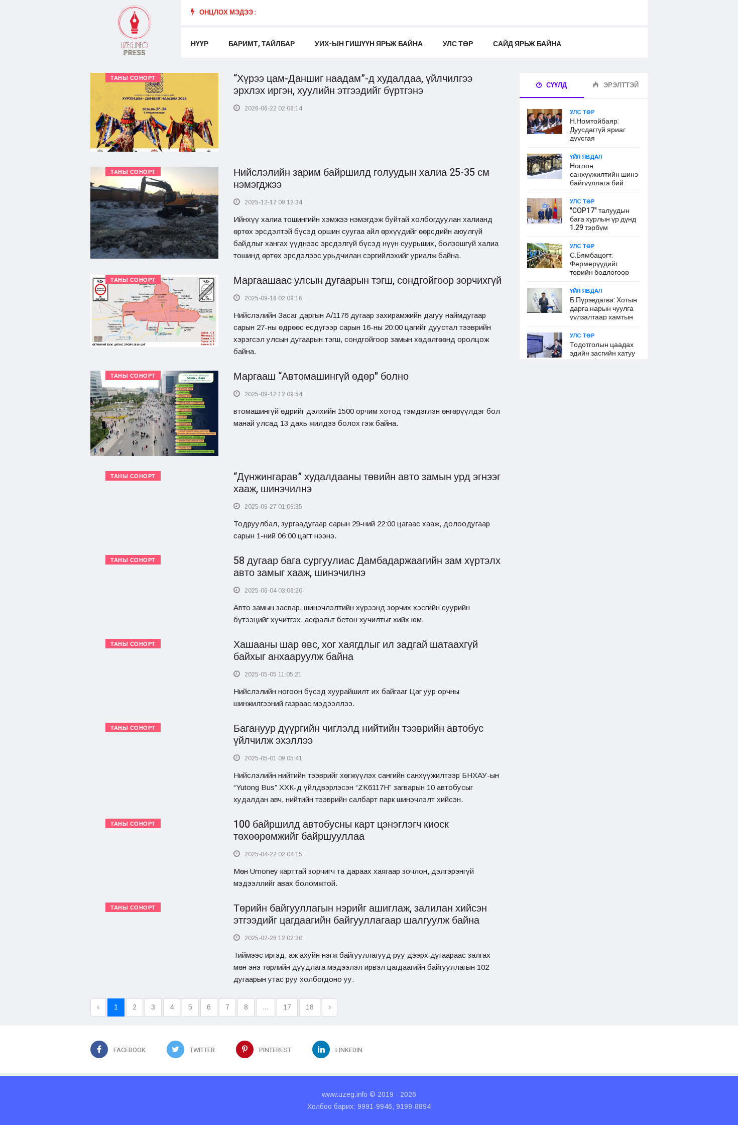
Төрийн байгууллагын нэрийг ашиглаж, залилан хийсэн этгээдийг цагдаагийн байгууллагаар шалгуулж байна (360, 914)
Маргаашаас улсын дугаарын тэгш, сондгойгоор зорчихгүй (367, 280)
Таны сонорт (133, 78)
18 (310, 1007)
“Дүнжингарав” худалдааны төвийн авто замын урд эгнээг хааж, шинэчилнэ (367, 483)
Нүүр (199, 44)
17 (287, 1007)
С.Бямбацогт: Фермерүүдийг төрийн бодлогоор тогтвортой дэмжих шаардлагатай (600, 272)
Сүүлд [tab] (556, 85)
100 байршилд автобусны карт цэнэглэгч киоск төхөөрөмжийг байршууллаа (341, 830)
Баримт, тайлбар (261, 44)
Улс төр (458, 44)
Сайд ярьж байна (527, 44)
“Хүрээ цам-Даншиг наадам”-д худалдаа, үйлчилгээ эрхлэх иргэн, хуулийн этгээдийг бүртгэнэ (352, 84)
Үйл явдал (586, 157)
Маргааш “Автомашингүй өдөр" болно (321, 376)
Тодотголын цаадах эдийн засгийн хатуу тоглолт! (602, 353)
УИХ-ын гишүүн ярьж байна (369, 44)
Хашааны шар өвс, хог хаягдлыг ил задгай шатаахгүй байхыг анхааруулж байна (355, 650)
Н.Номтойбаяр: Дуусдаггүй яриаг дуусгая (598, 130)
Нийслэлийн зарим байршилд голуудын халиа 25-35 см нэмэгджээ (361, 178)
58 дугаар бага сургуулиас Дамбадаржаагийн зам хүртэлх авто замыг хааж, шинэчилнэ (367, 566)
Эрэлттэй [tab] (620, 85)
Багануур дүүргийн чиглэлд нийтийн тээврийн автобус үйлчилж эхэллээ (358, 734)
